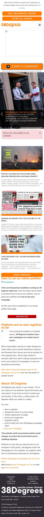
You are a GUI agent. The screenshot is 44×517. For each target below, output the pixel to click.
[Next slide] (42, 114)
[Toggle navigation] (40, 25)
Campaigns (11, 477)
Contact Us (11, 483)
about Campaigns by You (22, 465)
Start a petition (33, 483)
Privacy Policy (33, 477)
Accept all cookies (22, 19)
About (11, 479)
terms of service (11, 468)
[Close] (40, 133)
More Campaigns (22, 275)
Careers (33, 481)
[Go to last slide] (2, 114)
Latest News (11, 481)
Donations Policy (33, 479)
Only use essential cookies (22, 13)
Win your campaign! (13, 428)
